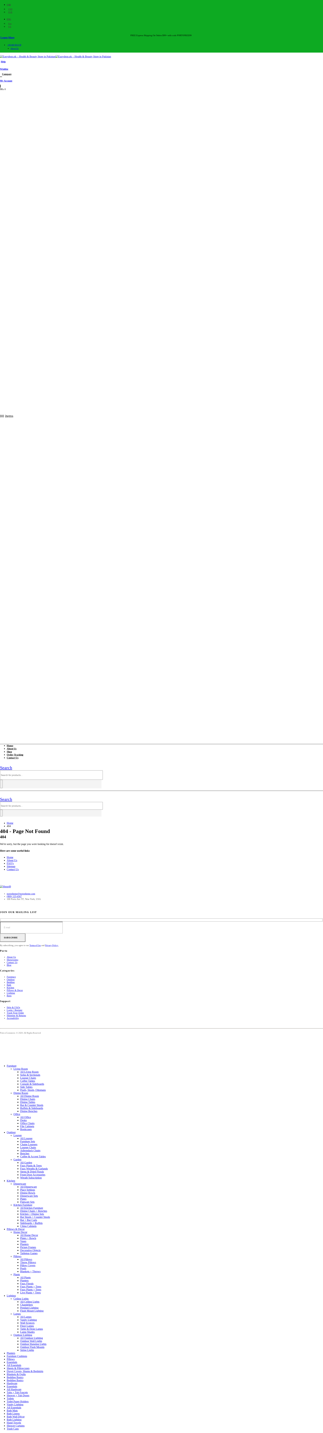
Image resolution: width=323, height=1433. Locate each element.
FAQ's (10, 863)
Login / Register (14, 1010)
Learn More (7, 37)
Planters (24, 1244)
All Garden (26, 1162)
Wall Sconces (27, 1322)
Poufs (23, 1268)
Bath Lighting (14, 1419)
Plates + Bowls (28, 1238)
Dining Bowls (27, 1192)
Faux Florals (26, 1283)
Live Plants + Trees (30, 1292)
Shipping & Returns (16, 1015)
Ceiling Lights (21, 1298)
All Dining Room (29, 1096)
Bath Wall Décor (16, 1416)
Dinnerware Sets (29, 1195)
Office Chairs (27, 1123)
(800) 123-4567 (14, 896)
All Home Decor (29, 1235)
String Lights (27, 1350)
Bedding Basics (15, 1377)
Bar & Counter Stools (31, 1105)
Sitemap (11, 866)
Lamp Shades (27, 1332)
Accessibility (13, 1018)
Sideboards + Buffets (31, 1223)
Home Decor (20, 1232)
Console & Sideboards (32, 1084)
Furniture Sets (27, 1141)
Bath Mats (12, 1410)
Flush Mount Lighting (32, 1310)
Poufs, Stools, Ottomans (33, 1090)
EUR (10, 12)
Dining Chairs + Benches (33, 1211)
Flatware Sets (27, 1201)
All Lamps (25, 1316)
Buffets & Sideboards (31, 1108)
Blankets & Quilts (16, 1374)
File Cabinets (27, 1126)
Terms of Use (35, 945)
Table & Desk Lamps (31, 1328)
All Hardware (14, 1389)
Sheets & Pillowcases (18, 1368)
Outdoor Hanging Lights (33, 1344)
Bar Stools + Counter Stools (35, 1217)
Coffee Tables (27, 1080)
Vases (23, 1241)
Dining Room (20, 1093)
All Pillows (26, 1259)
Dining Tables (27, 1102)
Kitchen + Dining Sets (32, 1214)
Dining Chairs (27, 1099)
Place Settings (27, 1189)
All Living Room (29, 1071)
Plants (16, 1274)
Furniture (11, 977)
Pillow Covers (27, 1265)
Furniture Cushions (17, 1356)
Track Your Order (15, 1013)
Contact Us (12, 757)
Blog (9, 965)
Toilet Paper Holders (18, 1401)
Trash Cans (13, 1428)
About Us (14, 48)
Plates (23, 1198)
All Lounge (26, 1138)
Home (10, 857)
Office (16, 1114)
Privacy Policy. (51, 945)
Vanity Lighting (28, 1319)
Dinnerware (19, 1183)
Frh (9, 27)
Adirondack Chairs (30, 1150)
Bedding (11, 982)
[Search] (1, 784)
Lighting (11, 993)
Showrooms (12, 960)
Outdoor (11, 979)
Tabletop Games (29, 1253)
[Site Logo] (55, 56)
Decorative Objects (30, 1250)
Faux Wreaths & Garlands (34, 1168)
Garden (17, 1159)
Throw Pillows (28, 1262)
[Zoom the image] (161, 886)
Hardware (12, 1383)
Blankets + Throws (30, 1271)
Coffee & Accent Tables (33, 1156)
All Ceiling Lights (29, 1301)
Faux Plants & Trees (31, 1165)
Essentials (12, 1362)
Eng (9, 19)
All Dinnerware (28, 1186)
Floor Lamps (27, 1325)
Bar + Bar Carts (28, 1220)
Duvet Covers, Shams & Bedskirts (25, 1371)
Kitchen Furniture (22, 1204)
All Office (25, 1117)
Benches (24, 1153)
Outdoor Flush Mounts (32, 1347)
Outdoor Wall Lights (31, 1341)
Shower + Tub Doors (18, 1395)
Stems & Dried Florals (32, 1171)
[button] (6, 767)
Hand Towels (14, 1422)
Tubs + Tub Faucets (17, 1392)
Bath (9, 985)
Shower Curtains (16, 1425)
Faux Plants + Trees (30, 1286)
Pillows (17, 1256)
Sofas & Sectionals (30, 1074)
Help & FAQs (13, 1007)
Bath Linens (13, 1413)
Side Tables (26, 1087)
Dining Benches (28, 1111)
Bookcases (26, 1129)
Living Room (20, 1068)
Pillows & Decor (15, 990)
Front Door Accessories (32, 1174)
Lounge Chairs (28, 1077)
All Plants (25, 1277)
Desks (23, 1120)
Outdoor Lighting (22, 1335)
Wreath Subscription (31, 1177)
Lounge (17, 1135)
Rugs (9, 995)
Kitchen (10, 987)
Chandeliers (26, 1304)
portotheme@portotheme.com (21, 893)
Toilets (10, 1398)
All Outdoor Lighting (31, 1338)
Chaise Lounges (28, 1144)
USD (9, 5)
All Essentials (14, 1365)
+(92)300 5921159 (14, 45)
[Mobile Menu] (1, 763)
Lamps (17, 1313)
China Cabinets (28, 1226)
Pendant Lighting (29, 1307)
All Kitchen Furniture (31, 1208)
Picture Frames (28, 1247)
